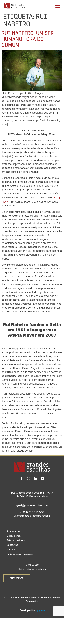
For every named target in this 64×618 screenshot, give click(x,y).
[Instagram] (28, 478)
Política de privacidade (20, 554)
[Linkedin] (35, 478)
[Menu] (45, 5)
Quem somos (14, 536)
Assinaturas (13, 531)
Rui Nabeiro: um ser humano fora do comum (28, 39)
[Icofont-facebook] (21, 478)
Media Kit (12, 549)
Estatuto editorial (16, 540)
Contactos (12, 545)
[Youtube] (42, 478)
